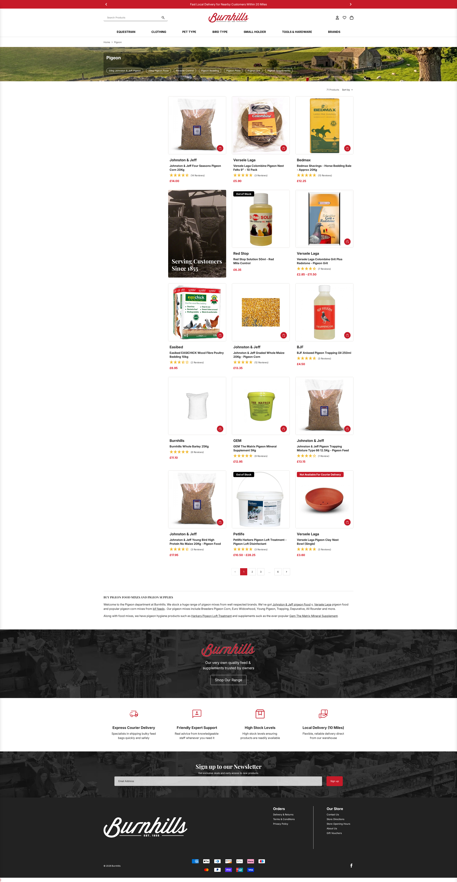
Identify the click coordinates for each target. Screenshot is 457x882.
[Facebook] (351, 865)
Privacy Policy (280, 823)
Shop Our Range (228, 680)
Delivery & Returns (283, 814)
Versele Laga (322, 604)
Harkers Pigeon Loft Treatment (211, 616)
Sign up (334, 781)
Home (107, 42)
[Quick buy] (220, 148)
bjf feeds (159, 609)
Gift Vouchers (334, 833)
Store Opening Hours (338, 823)
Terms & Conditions (284, 819)
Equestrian (126, 32)
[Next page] (286, 571)
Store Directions (335, 819)
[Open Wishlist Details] (344, 17)
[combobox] (133, 17)
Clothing (158, 32)
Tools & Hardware (297, 32)
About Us (332, 828)
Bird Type (220, 32)
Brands (334, 32)
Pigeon (118, 42)
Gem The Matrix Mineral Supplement (313, 616)
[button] (187, 175)
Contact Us (333, 814)
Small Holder (255, 32)
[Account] (337, 18)
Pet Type (189, 32)
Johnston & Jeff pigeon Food (291, 604)
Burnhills (116, 865)
